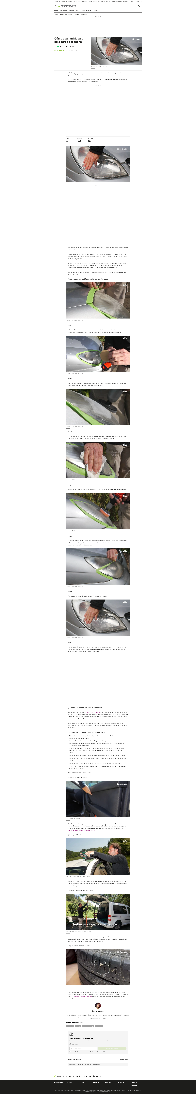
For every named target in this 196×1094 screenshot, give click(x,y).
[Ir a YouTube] (84, 1076)
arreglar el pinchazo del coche (82, 997)
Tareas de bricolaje (88, 1026)
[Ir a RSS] (100, 1076)
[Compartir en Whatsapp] (58, 47)
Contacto (82, 1082)
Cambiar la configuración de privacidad (135, 1084)
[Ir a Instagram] (77, 1076)
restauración (69, 1026)
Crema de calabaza (117, 1)
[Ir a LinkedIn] (80, 1076)
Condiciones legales (82, 1052)
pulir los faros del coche (94, 712)
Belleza (96, 10)
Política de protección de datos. (98, 1052)
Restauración (99, 1026)
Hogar (83, 10)
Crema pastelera (82, 1)
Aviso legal (108, 1082)
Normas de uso (124, 1059)
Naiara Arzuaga (59, 50)
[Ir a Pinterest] (90, 1076)
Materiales (76, 14)
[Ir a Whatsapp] (94, 1076)
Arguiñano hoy (63, 1)
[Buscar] (139, 6)
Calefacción (83, 14)
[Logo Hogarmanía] (60, 1076)
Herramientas (68, 14)
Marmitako (125, 1)
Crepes (131, 1)
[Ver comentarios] (76, 50)
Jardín (77, 10)
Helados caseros (72, 1)
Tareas (56, 14)
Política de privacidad (121, 1083)
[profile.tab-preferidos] (55, 47)
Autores (69, 1082)
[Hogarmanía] (68, 6)
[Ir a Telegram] (97, 1076)
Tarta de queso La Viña (94, 1)
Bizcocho (137, 1)
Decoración (63, 10)
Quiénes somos (58, 1082)
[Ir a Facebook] (70, 1076)
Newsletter (96, 1082)
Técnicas (61, 14)
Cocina (56, 10)
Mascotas (89, 10)
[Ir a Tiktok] (87, 1076)
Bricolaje (71, 10)
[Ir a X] (73, 1076)
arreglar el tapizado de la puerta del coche (81, 830)
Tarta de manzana (105, 1)
